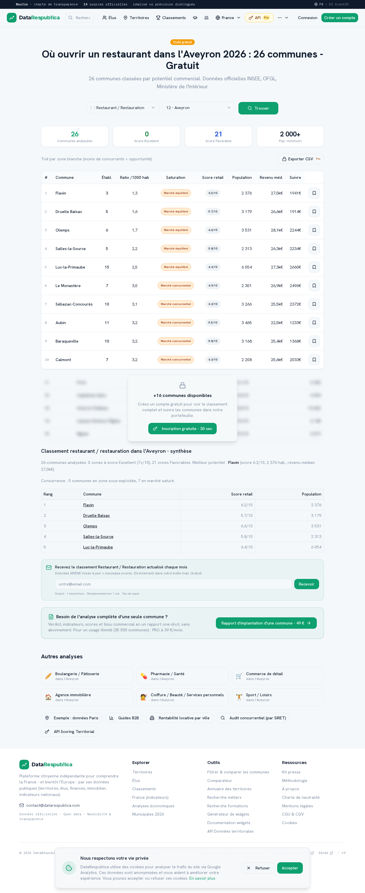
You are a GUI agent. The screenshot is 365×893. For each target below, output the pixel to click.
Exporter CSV (304, 158)
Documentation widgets (228, 822)
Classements (144, 788)
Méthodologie (294, 780)
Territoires (142, 772)
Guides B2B (128, 717)
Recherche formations (227, 805)
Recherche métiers (224, 797)
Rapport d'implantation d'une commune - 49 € (263, 623)
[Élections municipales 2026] (206, 17)
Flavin (61, 193)
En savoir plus (202, 878)
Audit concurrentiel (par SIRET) (258, 717)
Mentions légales (297, 805)
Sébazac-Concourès (74, 304)
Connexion (307, 17)
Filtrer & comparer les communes (238, 772)
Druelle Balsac (69, 211)
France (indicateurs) (150, 797)
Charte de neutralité (301, 797)
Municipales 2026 (148, 814)
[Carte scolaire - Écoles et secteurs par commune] (195, 17)
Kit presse (291, 772)
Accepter (290, 868)
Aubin (61, 322)
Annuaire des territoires (229, 788)
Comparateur (219, 780)
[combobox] (123, 107)
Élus (136, 780)
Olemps (63, 230)
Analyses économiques (153, 805)
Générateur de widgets (228, 814)
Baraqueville (67, 341)
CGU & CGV (293, 814)
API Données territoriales (230, 831)
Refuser (263, 868)
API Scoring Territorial (74, 731)
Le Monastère (68, 285)
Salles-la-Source (71, 248)
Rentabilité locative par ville (184, 717)
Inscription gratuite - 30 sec (187, 428)
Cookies (289, 822)
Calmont (63, 359)
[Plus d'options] (283, 17)
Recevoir (307, 584)
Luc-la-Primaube (70, 267)
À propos (290, 788)
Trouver (261, 108)
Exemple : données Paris (76, 717)
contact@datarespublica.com (53, 805)
